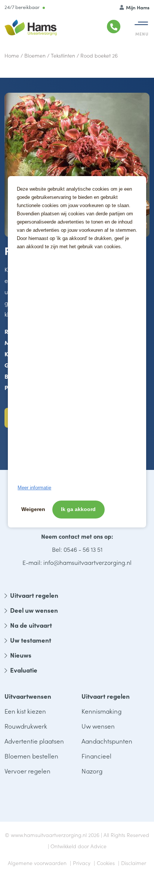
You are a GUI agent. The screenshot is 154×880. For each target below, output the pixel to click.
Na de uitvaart (31, 625)
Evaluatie (23, 669)
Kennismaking (101, 711)
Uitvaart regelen (34, 595)
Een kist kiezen (25, 711)
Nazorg (91, 770)
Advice (98, 846)
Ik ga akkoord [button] (78, 509)
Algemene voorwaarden (37, 863)
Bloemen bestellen (31, 755)
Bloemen (35, 55)
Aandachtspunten (106, 740)
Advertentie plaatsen (34, 740)
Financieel (96, 755)
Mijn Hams (137, 7)
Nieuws (20, 654)
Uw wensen (98, 725)
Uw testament (30, 640)
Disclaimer (133, 863)
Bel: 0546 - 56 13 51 (77, 549)
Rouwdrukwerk (25, 725)
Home (11, 55)
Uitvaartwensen (27, 696)
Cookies (106, 863)
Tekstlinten (63, 55)
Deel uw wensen (34, 610)
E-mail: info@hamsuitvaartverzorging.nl (77, 562)
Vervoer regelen (27, 770)
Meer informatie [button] (34, 487)
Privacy (81, 863)
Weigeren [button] (33, 509)
